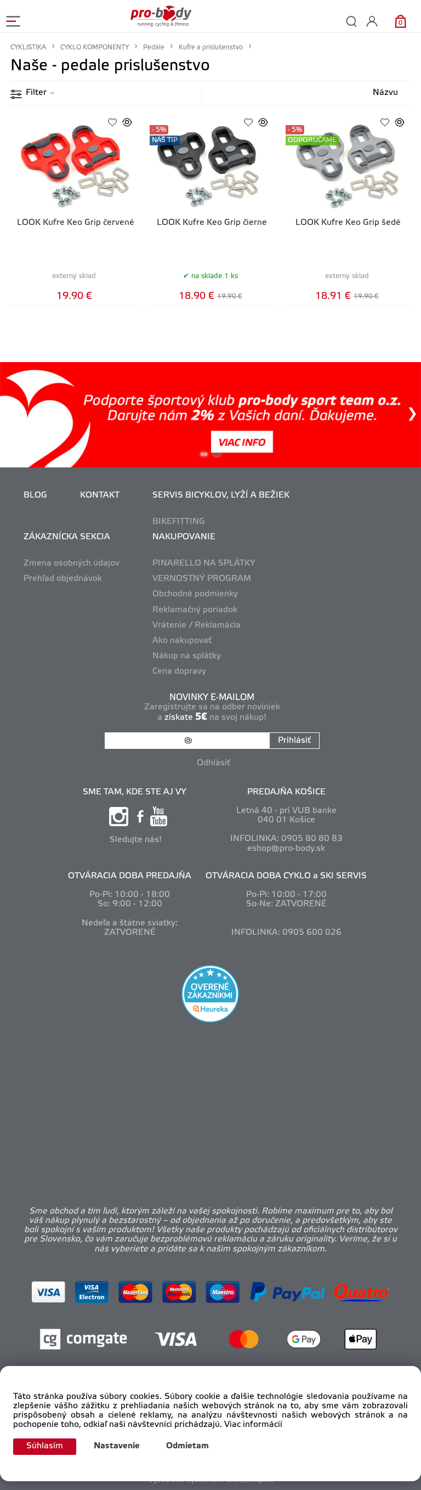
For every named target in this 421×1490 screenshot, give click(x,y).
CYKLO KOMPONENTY (94, 47)
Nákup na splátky (186, 656)
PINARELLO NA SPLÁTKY (203, 563)
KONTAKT (100, 495)
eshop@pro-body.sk (286, 849)
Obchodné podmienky (195, 594)
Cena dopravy (179, 671)
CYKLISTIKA (28, 47)
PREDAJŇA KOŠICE (286, 792)
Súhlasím (44, 1446)
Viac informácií (253, 1425)
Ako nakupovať (182, 641)
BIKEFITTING (178, 522)
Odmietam (187, 1446)
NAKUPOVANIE (183, 537)
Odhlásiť (213, 763)
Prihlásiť (294, 740)
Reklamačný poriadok (194, 610)
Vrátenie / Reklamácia (196, 625)
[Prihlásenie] (372, 21)
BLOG (35, 495)
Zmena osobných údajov (72, 563)
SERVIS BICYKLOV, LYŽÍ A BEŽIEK (220, 495)
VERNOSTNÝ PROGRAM (201, 579)
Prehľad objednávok (63, 579)
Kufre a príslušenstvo (211, 47)
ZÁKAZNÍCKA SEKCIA (67, 537)
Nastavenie (117, 1446)
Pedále (153, 47)
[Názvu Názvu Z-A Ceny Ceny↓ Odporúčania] (374, 93)
